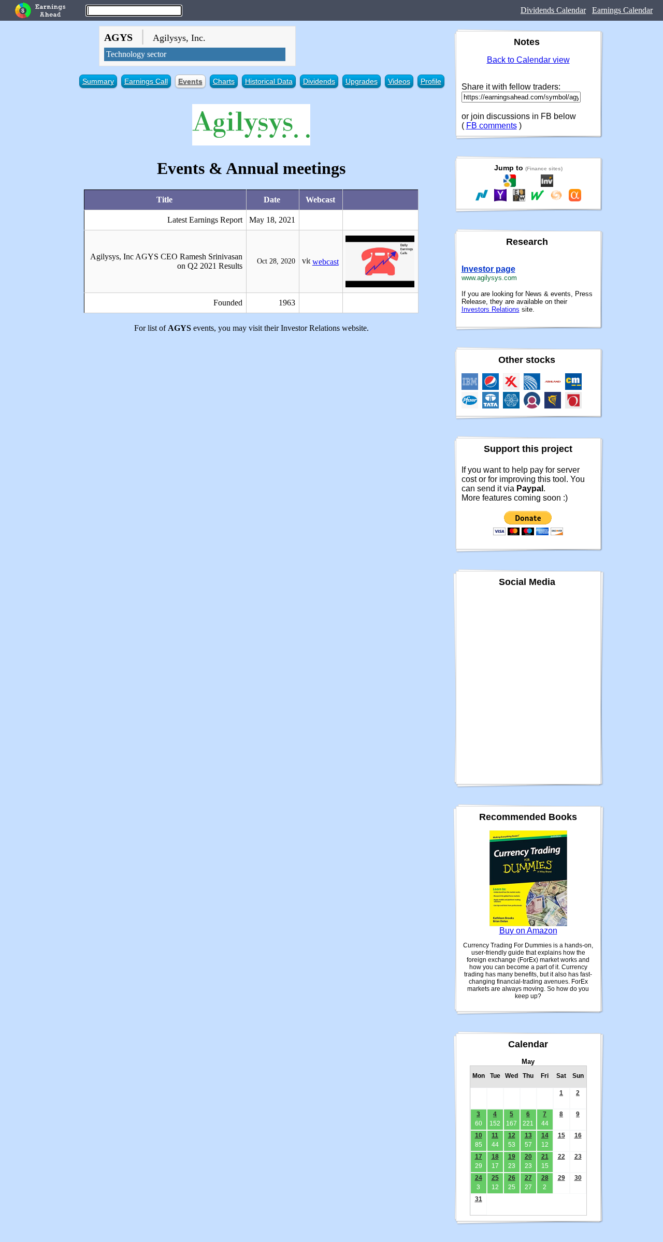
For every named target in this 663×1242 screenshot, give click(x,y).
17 (478, 1156)
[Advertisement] (251, 413)
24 (478, 1177)
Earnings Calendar (622, 10)
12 (511, 1135)
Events (190, 81)
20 (528, 1156)
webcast (325, 261)
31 (478, 1199)
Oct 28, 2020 (276, 261)
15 (561, 1135)
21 (545, 1156)
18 (495, 1156)
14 (545, 1135)
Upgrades (361, 81)
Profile (431, 81)
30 (578, 1177)
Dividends (319, 81)
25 (495, 1177)
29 (561, 1177)
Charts (224, 81)
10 (478, 1135)
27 (528, 1177)
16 (578, 1135)
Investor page (488, 269)
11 (495, 1135)
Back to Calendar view (528, 59)
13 (528, 1135)
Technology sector (136, 54)
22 (561, 1156)
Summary (98, 81)
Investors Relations (491, 309)
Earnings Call (146, 81)
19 (511, 1156)
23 (578, 1156)
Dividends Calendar (553, 10)
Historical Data (269, 81)
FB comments (491, 125)
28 (545, 1177)
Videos (399, 81)
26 (511, 1177)
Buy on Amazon (528, 930)
